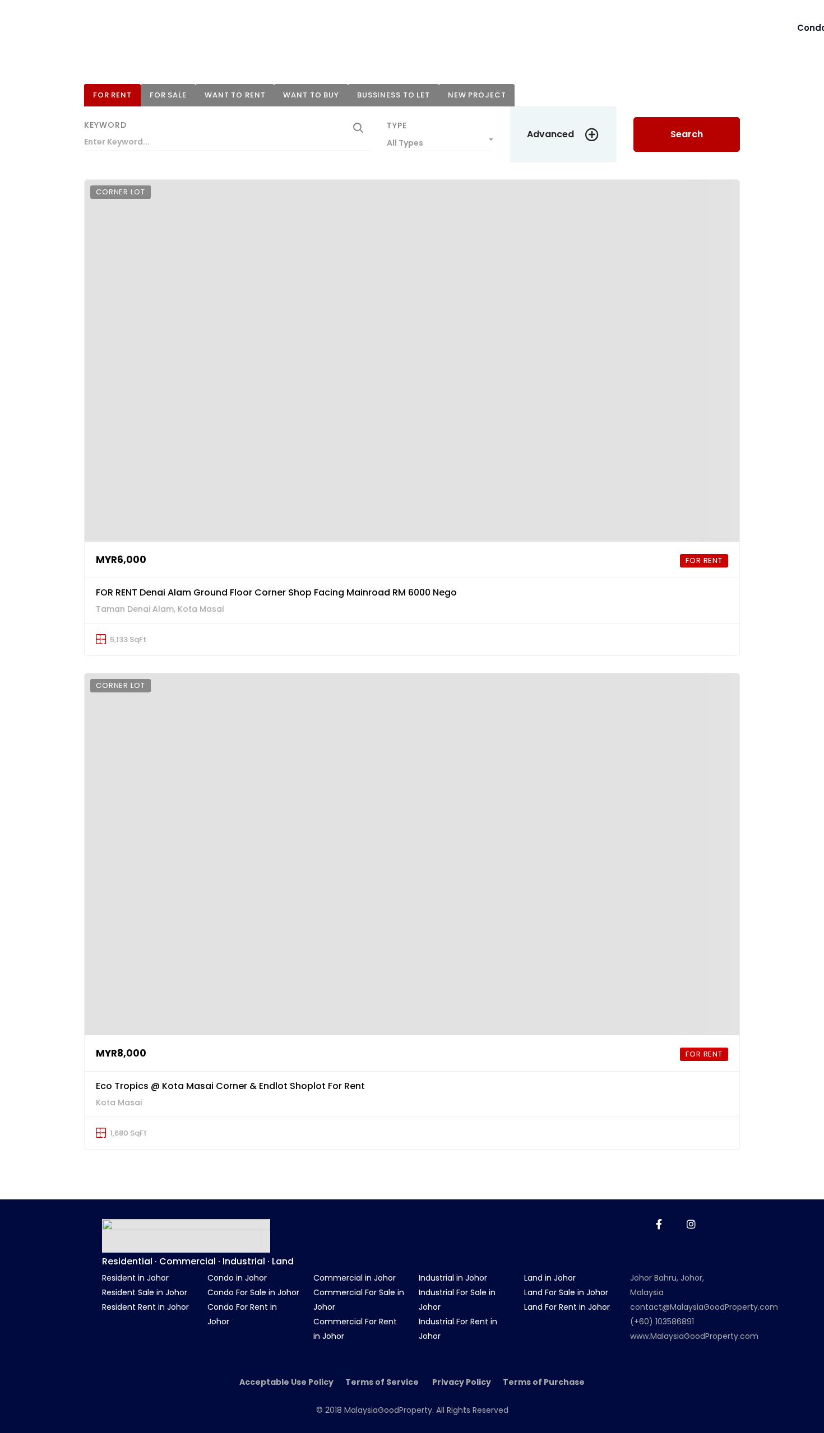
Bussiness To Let (393, 95)
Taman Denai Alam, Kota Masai (160, 609)
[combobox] (440, 140)
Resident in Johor (135, 1277)
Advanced (550, 134)
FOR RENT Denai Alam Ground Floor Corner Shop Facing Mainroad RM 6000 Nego (276, 592)
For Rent (112, 95)
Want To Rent (235, 95)
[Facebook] (659, 1224)
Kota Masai (119, 1102)
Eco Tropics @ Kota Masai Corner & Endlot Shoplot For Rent (230, 1086)
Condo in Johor (237, 1277)
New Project (477, 95)
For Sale (168, 95)
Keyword (105, 125)
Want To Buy (311, 95)
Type (397, 125)
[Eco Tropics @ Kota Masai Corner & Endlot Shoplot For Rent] (412, 854)
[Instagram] (691, 1224)
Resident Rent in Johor (145, 1307)
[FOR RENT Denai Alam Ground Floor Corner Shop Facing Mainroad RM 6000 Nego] (412, 361)
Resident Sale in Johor (144, 1292)
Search (686, 134)
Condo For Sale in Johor (253, 1292)
